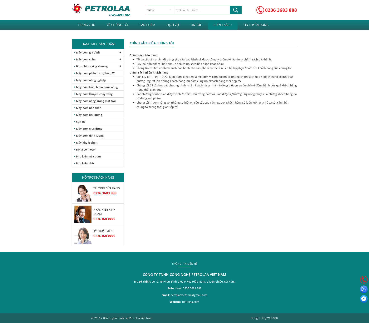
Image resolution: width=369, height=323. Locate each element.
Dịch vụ (173, 25)
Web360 (272, 318)
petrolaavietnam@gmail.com (184, 295)
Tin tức (196, 25)
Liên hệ (83, 34)
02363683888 (104, 219)
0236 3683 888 (281, 10)
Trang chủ (86, 25)
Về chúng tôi (117, 25)
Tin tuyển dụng (256, 25)
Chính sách (223, 25)
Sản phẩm (147, 25)
